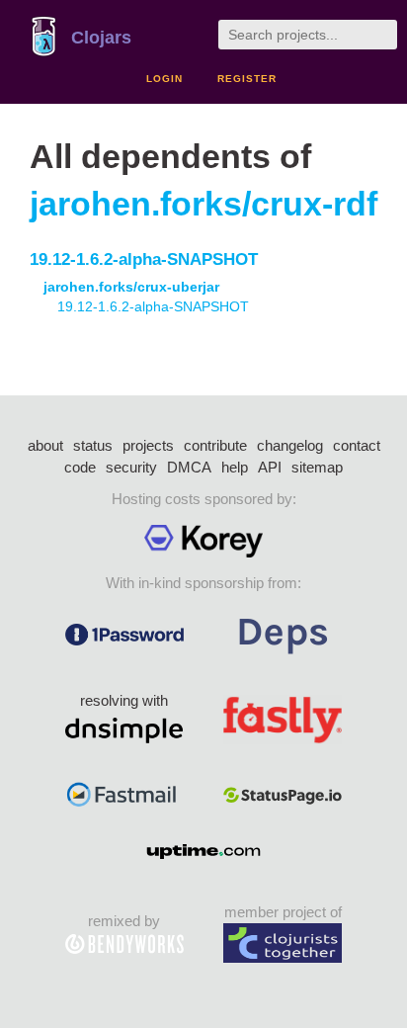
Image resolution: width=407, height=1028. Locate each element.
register (247, 78)
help (234, 467)
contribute (215, 445)
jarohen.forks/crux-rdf (203, 204)
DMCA (189, 467)
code (80, 467)
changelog (290, 445)
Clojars (101, 37)
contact (356, 445)
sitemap (317, 467)
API (270, 467)
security (131, 467)
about (45, 445)
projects (148, 445)
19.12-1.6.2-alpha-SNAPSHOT (144, 259)
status (93, 445)
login (164, 78)
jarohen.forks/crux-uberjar (131, 287)
